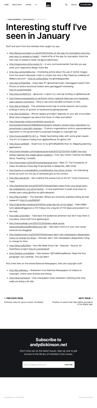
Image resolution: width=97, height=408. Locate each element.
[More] (36, 4)
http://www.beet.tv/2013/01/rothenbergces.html (33, 162)
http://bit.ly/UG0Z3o (19, 114)
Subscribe (87, 5)
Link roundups (28, 19)
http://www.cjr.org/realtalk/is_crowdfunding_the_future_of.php (40, 170)
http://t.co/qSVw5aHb (20, 90)
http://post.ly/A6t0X (19, 144)
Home (6, 5)
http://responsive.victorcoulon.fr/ (25, 64)
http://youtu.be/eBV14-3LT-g (23, 136)
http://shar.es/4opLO (19, 278)
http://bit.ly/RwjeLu (18, 270)
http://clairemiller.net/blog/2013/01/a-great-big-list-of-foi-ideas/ (41, 204)
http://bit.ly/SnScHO (19, 178)
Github (28, 5)
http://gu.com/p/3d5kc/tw (22, 72)
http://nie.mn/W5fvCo (20, 94)
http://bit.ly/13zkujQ (19, 106)
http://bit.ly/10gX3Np (19, 83)
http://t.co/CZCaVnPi (39, 249)
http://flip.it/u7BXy (18, 197)
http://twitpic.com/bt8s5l (21, 253)
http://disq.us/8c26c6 (20, 245)
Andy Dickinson (14, 19)
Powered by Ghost (86, 397)
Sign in (74, 5)
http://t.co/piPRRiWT (30, 200)
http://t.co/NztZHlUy (38, 78)
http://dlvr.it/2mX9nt (19, 215)
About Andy (17, 5)
